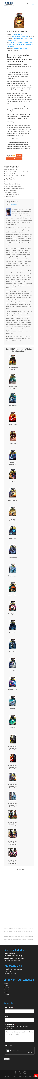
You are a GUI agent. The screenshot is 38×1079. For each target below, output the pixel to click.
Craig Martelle (17, 34)
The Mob (13, 670)
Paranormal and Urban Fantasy (23, 38)
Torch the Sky (12, 689)
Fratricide (13, 443)
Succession (13, 633)
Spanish (6, 990)
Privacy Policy (8, 971)
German (6, 987)
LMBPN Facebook (9, 953)
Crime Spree (13, 652)
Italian (6, 992)
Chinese (6, 994)
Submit (7, 1059)
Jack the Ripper (13, 595)
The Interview (12, 576)
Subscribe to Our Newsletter (13, 969)
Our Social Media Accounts (12, 960)
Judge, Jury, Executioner (20, 36)
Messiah (12, 727)
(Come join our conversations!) (14, 958)
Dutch (6, 983)
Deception (12, 538)
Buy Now (14, 159)
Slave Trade (13, 424)
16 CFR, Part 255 (8, 939)
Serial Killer (12, 405)
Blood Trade (13, 557)
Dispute (12, 481)
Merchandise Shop (10, 974)
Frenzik (12, 708)
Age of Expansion (17, 42)
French (6, 985)
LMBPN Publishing (20, 48)
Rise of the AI (12, 500)
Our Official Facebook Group (13, 956)
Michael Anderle (12, 204)
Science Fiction (12, 40)
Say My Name (12, 614)
